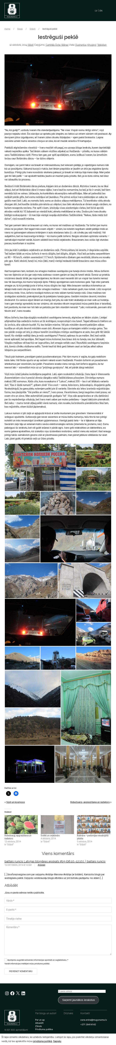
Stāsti (32, 29)
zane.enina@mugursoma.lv (93, 1019)
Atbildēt (41, 865)
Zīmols (38, 1026)
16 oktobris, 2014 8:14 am (18, 865)
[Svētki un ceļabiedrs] (57, 824)
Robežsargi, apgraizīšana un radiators (90, 802)
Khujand (91, 45)
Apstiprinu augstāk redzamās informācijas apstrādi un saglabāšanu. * (37, 960)
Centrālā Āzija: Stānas (57, 45)
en (101, 10)
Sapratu (57, 1041)
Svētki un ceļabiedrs (50, 835)
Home (7, 29)
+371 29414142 (88, 1024)
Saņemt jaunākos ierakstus (78, 999)
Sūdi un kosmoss (15, 802)
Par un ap (40, 1019)
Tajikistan (102, 45)
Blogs (20, 29)
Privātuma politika (44, 1029)
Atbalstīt (39, 1023)
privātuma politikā (42, 1041)
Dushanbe (80, 45)
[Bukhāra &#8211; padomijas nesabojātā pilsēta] (93, 824)
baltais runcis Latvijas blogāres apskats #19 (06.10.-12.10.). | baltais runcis (55, 861)
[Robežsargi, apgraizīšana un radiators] (21, 824)
